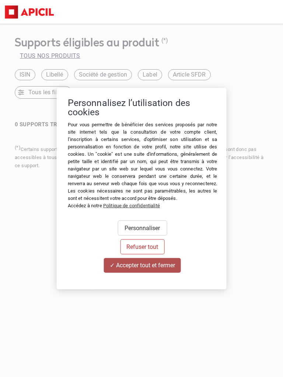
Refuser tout (142, 246)
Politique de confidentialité (131, 205)
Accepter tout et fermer (145, 265)
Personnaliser (142, 228)
